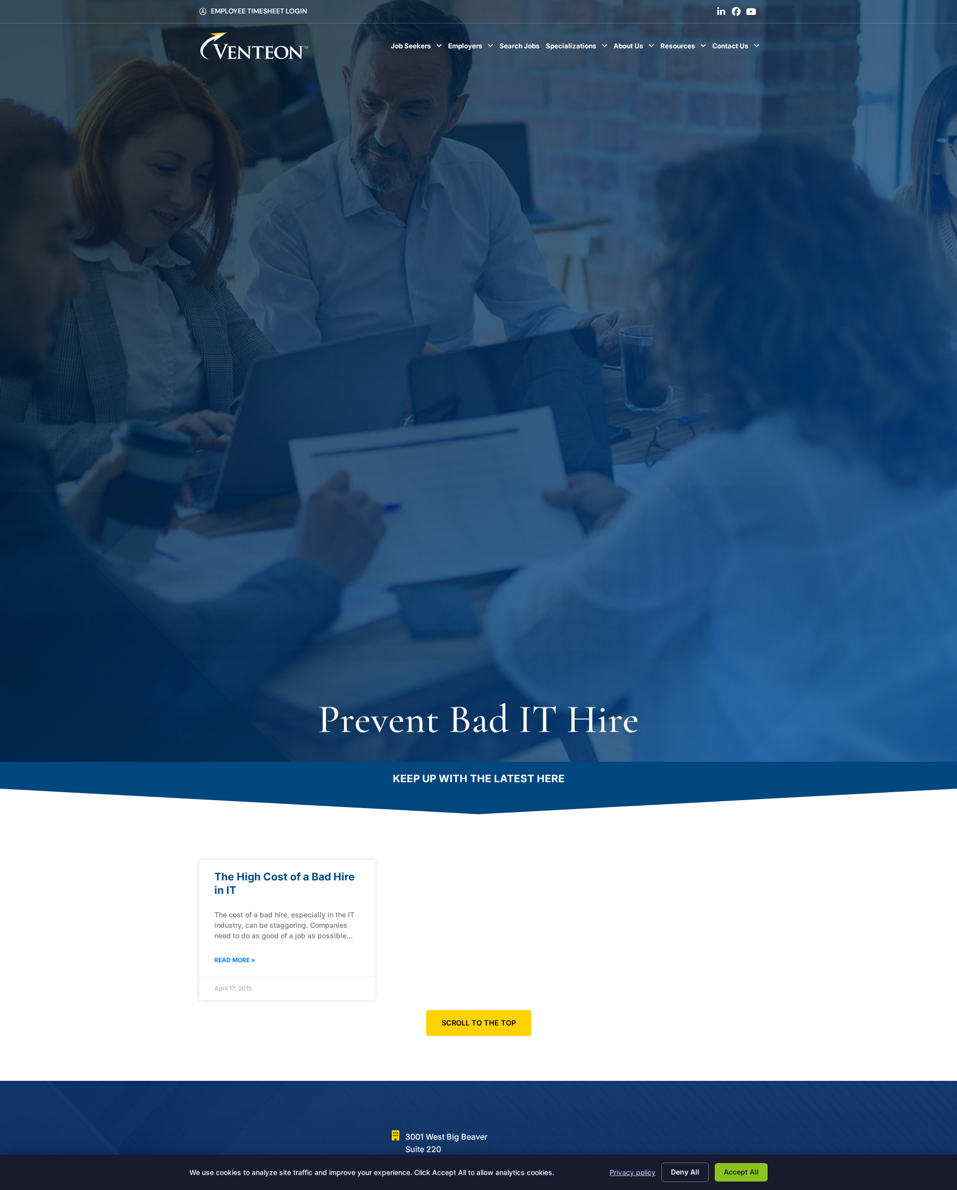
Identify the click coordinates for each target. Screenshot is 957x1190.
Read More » (234, 960)
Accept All (741, 1172)
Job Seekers (418, 48)
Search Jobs (521, 48)
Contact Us (737, 48)
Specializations (578, 48)
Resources (684, 48)
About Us (635, 48)
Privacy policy (632, 1172)
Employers (472, 48)
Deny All (685, 1172)
